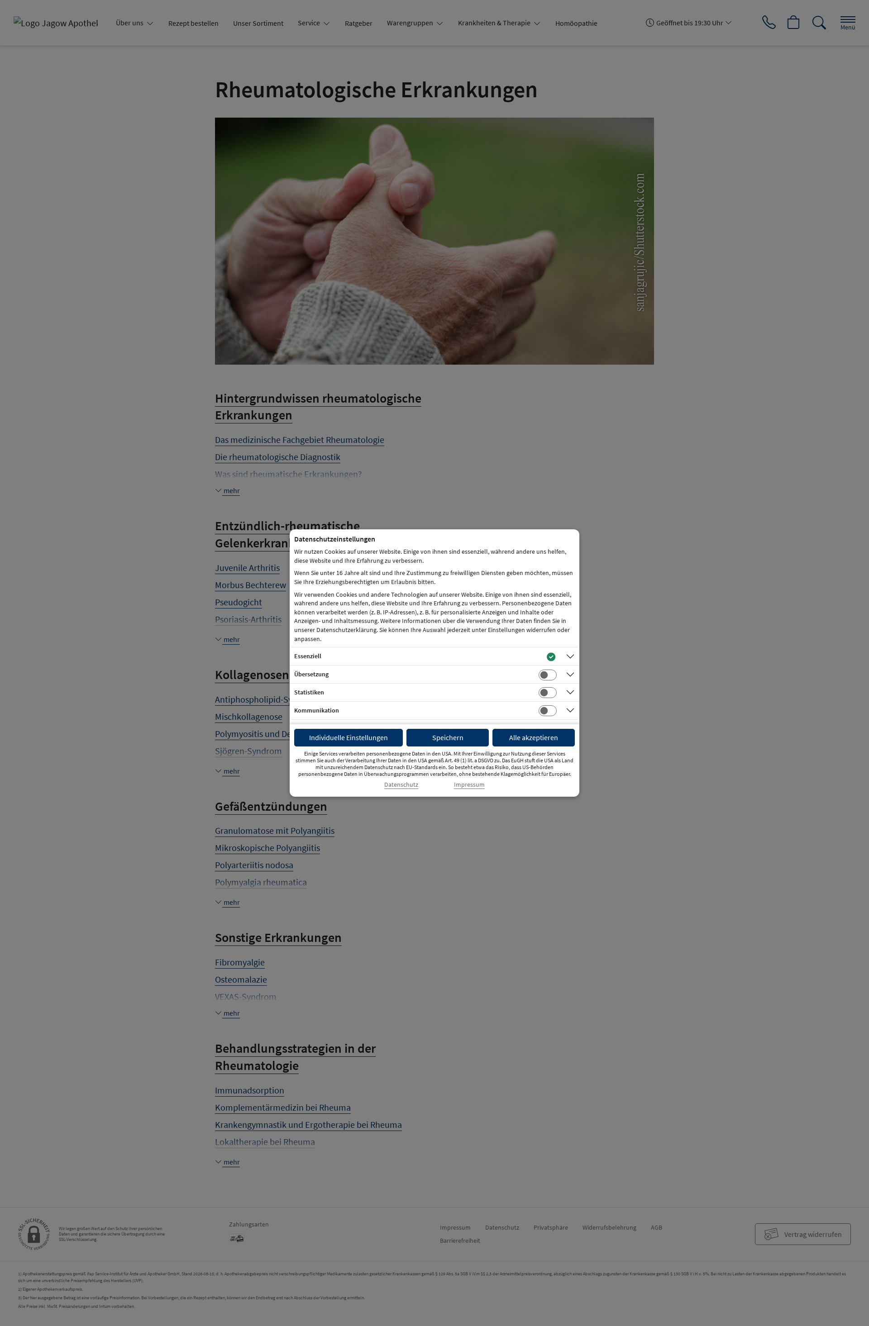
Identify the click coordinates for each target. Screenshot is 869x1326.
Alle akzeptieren (533, 737)
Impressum (469, 785)
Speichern (447, 737)
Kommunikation (316, 710)
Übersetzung (311, 674)
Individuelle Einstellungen (348, 737)
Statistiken (309, 692)
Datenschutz (401, 785)
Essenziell (307, 656)
